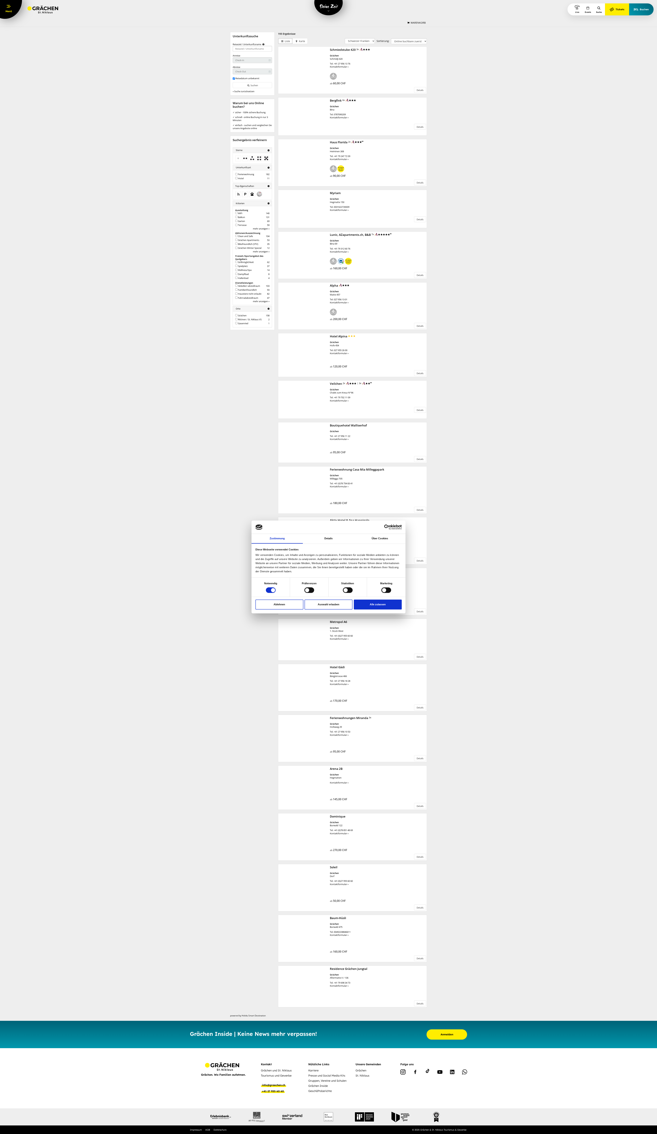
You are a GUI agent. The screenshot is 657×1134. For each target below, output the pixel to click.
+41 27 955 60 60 (273, 1091)
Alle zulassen (378, 604)
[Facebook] (415, 1072)
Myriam (335, 193)
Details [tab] (328, 538)
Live (577, 12)
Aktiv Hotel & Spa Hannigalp (350, 520)
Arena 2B (336, 769)
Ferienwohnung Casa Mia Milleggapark (357, 469)
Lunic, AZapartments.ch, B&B (350, 235)
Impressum (196, 1129)
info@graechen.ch (273, 1085)
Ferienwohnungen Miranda (349, 718)
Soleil (334, 867)
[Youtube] (439, 1072)
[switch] (309, 590)
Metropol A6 (339, 622)
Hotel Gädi (337, 667)
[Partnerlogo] (220, 1117)
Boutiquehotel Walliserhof (349, 425)
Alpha (334, 285)
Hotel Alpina (339, 336)
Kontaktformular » (339, 66)
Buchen (644, 9)
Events (588, 12)
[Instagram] (402, 1072)
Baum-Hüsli (338, 918)
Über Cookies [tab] (380, 538)
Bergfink (336, 100)
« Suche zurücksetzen (243, 91)
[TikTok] (427, 1072)
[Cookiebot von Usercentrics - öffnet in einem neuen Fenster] (387, 527)
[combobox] (252, 49)
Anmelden (447, 1034)
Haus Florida (339, 142)
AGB (207, 1129)
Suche (599, 12)
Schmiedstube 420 (343, 50)
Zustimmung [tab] (277, 538)
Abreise (236, 67)
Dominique (338, 816)
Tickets (620, 9)
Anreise (236, 55)
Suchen (254, 85)
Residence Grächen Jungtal (349, 969)
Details (420, 90)
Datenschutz (220, 1129)
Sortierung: (383, 41)
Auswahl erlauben (328, 604)
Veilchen (336, 384)
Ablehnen (279, 604)
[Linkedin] (452, 1072)
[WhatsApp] (464, 1072)
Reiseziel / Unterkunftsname (247, 44)
